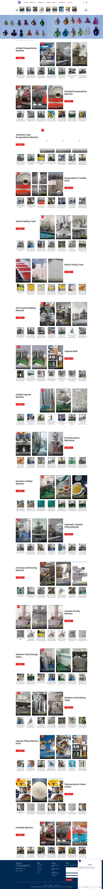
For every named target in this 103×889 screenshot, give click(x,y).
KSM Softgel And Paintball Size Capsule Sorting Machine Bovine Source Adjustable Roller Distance (82, 640)
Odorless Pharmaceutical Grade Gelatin (20, 812)
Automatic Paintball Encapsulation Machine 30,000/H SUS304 (30, 119)
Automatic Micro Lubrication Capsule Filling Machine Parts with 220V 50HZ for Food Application (20, 770)
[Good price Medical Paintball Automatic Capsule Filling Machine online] (51, 547)
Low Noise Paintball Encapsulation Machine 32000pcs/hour (55, 107)
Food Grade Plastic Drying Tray (22, 280)
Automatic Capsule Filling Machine (73, 525)
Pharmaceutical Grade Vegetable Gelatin (23, 800)
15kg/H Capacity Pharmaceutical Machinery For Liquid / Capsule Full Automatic (55, 453)
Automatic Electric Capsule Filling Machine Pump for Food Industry (79, 756)
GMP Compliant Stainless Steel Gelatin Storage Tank (47, 670)
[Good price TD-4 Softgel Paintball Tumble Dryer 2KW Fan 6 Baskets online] (30, 200)
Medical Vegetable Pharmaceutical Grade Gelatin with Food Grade (51, 812)
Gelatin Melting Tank (26, 221)
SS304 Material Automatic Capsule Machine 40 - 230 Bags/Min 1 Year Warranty (72, 597)
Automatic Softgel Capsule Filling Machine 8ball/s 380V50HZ (47, 497)
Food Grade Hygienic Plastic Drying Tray (39, 280)
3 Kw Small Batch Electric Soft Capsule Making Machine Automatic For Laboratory (51, 337)
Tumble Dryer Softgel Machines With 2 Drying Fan (51, 163)
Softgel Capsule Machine (23, 395)
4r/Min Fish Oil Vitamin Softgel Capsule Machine (72, 423)
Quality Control (39, 869)
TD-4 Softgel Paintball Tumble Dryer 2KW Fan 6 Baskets (30, 206)
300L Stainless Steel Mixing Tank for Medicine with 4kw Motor (20, 726)
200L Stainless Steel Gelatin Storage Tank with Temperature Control (63, 670)
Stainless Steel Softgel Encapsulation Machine (61, 64)
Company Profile (39, 865)
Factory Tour (39, 867)
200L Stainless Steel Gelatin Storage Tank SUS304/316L (78, 670)
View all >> (20, 57)
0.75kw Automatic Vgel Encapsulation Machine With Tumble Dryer (61, 163)
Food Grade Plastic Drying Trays (55, 280)
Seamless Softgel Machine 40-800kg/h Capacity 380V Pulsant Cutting (63, 496)
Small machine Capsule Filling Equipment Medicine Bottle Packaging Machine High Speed (51, 424)
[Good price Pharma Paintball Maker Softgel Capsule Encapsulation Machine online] (30, 460)
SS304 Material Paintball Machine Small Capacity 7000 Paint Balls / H (72, 856)
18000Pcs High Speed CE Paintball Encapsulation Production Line (82, 119)
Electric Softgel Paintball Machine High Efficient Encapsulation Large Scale (63, 843)
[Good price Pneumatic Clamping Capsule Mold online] (20, 590)
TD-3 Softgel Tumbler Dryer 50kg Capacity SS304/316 (39, 193)
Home (17, 40)
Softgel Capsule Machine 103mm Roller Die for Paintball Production (47, 410)
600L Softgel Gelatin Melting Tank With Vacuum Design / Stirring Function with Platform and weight (51, 251)
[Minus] (100, 861)
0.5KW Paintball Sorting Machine (55, 626)
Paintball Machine (24, 827)
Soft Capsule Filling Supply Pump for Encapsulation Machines (47, 756)
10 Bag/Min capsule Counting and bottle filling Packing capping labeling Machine (47, 583)
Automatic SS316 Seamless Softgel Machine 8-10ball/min (79, 497)
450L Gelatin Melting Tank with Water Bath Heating (79, 237)
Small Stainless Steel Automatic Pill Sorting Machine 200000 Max (51, 639)
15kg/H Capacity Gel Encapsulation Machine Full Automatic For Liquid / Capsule (39, 453)
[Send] (100, 887)
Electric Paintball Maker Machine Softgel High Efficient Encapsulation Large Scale (79, 843)
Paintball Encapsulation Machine (55, 869)
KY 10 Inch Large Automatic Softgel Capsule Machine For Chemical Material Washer (82, 554)
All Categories (54, 875)
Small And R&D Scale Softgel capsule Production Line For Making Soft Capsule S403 (62, 78)
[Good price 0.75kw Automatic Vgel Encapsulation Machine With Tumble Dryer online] (61, 157)
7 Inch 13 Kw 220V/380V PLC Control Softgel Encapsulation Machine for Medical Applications (23, 540)
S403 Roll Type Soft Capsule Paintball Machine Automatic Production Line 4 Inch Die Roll (82, 857)
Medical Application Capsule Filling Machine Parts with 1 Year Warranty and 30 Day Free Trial (30, 770)
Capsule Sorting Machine (72, 612)
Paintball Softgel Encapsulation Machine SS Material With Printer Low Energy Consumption (47, 843)
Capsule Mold (70, 351)
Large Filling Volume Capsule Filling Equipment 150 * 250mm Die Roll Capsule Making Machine (82, 424)
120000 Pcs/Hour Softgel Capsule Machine (63, 410)
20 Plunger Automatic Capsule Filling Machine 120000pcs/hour (55, 540)
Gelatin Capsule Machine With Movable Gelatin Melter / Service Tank (41, 466)
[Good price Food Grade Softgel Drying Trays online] (20, 287)
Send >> (69, 879)
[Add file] (79, 887)
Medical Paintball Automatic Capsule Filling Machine (51, 552)
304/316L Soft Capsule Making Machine (22, 453)
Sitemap (45, 885)
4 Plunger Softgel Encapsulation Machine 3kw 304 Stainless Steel (79, 150)
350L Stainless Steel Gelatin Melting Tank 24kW (46, 237)
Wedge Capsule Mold (37, 366)
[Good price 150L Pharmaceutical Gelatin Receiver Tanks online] (41, 677)
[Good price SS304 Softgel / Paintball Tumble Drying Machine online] (61, 417)
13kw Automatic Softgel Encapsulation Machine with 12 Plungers (20, 76)
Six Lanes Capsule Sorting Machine (38, 627)
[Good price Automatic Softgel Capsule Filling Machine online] (20, 547)
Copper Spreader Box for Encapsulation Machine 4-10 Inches (62, 756)
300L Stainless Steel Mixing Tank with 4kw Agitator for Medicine (39, 713)
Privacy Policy (57, 885)
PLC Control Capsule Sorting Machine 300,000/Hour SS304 (31, 639)
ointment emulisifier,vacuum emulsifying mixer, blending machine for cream (72, 251)
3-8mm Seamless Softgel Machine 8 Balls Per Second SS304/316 (72, 509)
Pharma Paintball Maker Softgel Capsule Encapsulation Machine (30, 466)
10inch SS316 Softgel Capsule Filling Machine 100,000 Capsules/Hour (38, 540)
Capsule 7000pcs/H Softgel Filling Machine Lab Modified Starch (72, 163)
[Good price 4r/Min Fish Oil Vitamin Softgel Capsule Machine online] (72, 417)
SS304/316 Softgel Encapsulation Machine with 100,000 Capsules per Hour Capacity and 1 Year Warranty (47, 323)
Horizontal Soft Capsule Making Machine (79, 323)
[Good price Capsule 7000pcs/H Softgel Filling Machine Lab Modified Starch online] (72, 157)
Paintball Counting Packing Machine (62, 583)
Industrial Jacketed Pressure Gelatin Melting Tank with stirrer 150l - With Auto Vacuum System (41, 251)
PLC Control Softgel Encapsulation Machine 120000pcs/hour (45, 63)
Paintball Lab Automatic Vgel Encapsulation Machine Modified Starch (82, 163)
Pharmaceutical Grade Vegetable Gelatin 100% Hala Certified (55, 800)
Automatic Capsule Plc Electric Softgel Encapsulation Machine (82, 76)
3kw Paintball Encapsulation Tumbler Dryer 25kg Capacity (22, 193)
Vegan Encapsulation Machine (79, 63)
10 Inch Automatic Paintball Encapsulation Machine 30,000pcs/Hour (62, 150)
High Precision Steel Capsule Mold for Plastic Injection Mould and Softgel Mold (55, 366)
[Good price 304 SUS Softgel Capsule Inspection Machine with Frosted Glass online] (30, 590)
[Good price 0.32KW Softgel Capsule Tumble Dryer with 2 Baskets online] (20, 200)
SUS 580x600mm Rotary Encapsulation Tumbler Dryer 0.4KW (54, 193)
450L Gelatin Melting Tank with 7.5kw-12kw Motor (20, 249)
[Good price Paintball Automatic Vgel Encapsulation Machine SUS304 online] (41, 157)
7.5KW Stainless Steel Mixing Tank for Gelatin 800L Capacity (55, 713)
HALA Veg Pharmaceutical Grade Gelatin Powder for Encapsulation (39, 800)
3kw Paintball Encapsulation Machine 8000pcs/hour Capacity (20, 119)
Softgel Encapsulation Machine (55, 866)
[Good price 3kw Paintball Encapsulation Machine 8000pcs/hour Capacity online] (20, 114)
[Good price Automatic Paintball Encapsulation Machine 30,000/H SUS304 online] (30, 114)
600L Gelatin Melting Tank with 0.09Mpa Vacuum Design (63, 237)
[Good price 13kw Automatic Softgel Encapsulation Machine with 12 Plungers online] (20, 70)
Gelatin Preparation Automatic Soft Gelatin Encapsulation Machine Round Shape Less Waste (20, 511)
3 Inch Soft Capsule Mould (22, 366)
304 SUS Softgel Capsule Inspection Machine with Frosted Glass (31, 596)
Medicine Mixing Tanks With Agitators (22, 713)
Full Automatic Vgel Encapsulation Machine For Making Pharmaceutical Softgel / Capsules (30, 164)
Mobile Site (50, 885)
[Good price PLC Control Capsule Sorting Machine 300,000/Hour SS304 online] (30, 633)
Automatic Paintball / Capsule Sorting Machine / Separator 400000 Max (41, 639)
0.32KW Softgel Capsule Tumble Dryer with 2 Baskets (20, 206)
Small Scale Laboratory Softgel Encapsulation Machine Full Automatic (30, 76)
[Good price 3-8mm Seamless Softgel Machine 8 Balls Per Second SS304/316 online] (72, 503)
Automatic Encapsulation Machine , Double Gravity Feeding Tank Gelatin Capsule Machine (41, 727)
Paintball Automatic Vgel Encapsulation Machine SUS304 (41, 163)
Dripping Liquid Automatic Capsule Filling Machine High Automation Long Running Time (51, 511)
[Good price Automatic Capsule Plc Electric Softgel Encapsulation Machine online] (82, 70)
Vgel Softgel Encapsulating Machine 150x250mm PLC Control (79, 410)
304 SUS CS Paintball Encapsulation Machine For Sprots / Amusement (51, 119)
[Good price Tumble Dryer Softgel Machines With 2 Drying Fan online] (51, 157)
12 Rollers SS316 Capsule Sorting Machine (23, 627)
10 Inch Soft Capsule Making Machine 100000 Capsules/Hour (63, 323)
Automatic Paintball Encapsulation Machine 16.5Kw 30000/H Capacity (23, 107)
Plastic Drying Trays (73, 264)
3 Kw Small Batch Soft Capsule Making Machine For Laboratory (20, 336)
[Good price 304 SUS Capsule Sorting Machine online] (20, 633)
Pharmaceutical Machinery (71, 439)
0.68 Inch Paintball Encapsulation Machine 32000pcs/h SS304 (39, 107)
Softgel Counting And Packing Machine (79, 583)
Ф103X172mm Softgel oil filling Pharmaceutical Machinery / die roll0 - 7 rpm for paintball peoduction (61, 467)
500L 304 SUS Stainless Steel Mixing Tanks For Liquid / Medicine (72, 726)
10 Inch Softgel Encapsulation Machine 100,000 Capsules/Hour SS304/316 (47, 150)
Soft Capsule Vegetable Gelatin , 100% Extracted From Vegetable (61, 812)
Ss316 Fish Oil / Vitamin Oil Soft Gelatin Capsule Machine (72, 76)
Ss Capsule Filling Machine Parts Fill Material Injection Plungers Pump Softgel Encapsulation (72, 770)
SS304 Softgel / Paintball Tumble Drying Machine (61, 423)
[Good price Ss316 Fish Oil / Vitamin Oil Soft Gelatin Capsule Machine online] (72, 70)
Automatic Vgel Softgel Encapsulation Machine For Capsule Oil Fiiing (20, 163)
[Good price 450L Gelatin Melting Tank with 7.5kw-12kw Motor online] (20, 244)
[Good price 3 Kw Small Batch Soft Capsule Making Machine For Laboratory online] (20, 330)
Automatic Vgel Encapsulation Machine (27, 136)
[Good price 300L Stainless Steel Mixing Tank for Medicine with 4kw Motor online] (20, 720)
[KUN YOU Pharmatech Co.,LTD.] (19, 2)
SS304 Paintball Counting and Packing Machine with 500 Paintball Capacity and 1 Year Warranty (41, 597)
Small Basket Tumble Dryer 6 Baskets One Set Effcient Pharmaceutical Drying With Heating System (62, 207)
